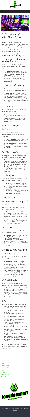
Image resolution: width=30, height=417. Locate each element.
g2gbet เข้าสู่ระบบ (5, 365)
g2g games (3, 370)
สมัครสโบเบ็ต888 (5, 367)
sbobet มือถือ (4, 379)
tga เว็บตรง (3, 372)
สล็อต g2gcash (4, 361)
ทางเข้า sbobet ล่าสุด (6, 374)
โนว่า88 (3, 363)
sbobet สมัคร (4, 376)
